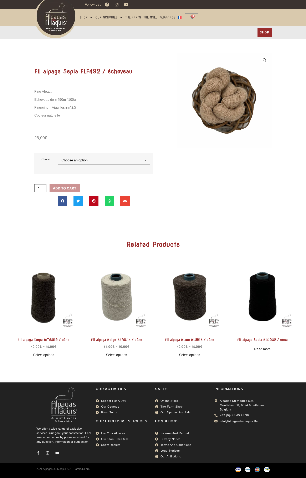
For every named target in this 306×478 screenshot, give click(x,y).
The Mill (150, 17)
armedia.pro (82, 469)
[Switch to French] (180, 17)
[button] (62, 201)
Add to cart (64, 188)
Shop (83, 17)
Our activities (106, 17)
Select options (43, 355)
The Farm (133, 17)
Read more (262, 349)
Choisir (46, 159)
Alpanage (167, 17)
